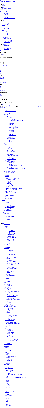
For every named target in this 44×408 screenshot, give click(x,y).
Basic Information (9, 142)
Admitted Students (4, 283)
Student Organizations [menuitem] (7, 32)
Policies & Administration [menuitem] (7, 48)
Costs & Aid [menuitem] (3, 25)
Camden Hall (7, 381)
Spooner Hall (11, 230)
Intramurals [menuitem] (5, 36)
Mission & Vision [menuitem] (6, 45)
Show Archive (7, 186)
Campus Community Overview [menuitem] (8, 38)
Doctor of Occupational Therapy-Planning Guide (14, 180)
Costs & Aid (3, 212)
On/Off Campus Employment (11, 335)
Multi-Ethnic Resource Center (10, 391)
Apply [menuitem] (5, 21)
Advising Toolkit (11, 118)
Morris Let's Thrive (9, 249)
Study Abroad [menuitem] (6, 34)
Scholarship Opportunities (9, 246)
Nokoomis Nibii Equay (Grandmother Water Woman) (14, 374)
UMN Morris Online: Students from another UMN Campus (14, 188)
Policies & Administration (7, 376)
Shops (6, 399)
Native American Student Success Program (11, 315)
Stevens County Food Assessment (11, 296)
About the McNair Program (11, 150)
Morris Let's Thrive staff (10, 271)
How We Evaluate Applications (10, 211)
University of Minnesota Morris (4, 11)
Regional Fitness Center (9, 395)
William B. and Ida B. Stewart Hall (10, 405)
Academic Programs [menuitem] (6, 13)
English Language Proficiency (10, 207)
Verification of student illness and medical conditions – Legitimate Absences (16, 377)
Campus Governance (6, 364)
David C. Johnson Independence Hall (14, 228)
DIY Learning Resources (10, 130)
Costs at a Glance (6, 214)
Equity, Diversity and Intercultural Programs (10, 306)
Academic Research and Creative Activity (9, 171)
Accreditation (7, 347)
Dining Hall (7, 384)
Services (10, 251)
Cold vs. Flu (10, 265)
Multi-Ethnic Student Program (8, 344)
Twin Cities (1, 97)
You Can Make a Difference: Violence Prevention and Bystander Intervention (17, 276)
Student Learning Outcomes (9, 348)
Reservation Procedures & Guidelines (12, 139)
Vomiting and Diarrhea (12, 266)
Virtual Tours (7, 367)
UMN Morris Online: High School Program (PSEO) (13, 187)
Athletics (1, 89)
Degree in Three (6, 114)
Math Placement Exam (7, 287)
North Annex (7, 392)
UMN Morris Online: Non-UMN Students (11, 189)
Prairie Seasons (9, 371)
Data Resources (9, 361)
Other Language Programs (10, 158)
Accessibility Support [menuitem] (7, 43)
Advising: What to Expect (12, 123)
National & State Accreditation (11, 154)
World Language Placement (14, 122)
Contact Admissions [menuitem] (6, 24)
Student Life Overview (7, 224)
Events (1, 88)
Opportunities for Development (11, 309)
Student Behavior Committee (11, 275)
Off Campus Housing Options (11, 239)
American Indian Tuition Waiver (10, 216)
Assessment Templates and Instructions (11, 111)
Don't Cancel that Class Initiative (11, 131)
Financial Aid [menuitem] (5, 27)
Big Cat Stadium (8, 379)
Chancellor (7, 354)
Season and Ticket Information (10, 172)
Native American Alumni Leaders (10, 319)
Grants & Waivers (8, 215)
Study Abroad (6, 244)
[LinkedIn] (22, 73)
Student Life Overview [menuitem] (7, 31)
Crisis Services (9, 255)
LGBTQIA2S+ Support (7, 343)
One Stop (3, 7)
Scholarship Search (8, 220)
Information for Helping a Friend (11, 257)
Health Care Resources (10, 264)
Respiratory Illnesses (10, 262)
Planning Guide (9, 182)
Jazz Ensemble (7, 176)
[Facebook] (22, 70)
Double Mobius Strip (10, 373)
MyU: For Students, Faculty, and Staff (7, 8)
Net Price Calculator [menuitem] (6, 28)
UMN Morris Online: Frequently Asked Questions (12, 191)
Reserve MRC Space (10, 313)
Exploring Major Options (12, 124)
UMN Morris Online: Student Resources (11, 192)
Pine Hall (10, 229)
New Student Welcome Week (8, 285)
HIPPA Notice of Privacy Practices (12, 267)
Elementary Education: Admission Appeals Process (12, 178)
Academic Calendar (3, 90)
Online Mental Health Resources (13, 252)
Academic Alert (9, 116)
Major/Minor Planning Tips (14, 119)
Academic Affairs (8, 357)
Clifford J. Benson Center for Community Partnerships (13, 291)
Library (1, 87)
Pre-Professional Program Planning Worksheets (17, 120)
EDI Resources (8, 312)
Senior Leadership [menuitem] (6, 46)
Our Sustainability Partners (9, 303)
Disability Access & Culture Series (12, 310)
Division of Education (8, 153)
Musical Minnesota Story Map (11, 298)
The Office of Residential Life (11, 240)
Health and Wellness (6, 248)
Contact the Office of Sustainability (10, 305)
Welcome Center (8, 404)
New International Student (9, 328)
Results (6, 199)
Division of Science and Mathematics (11, 160)
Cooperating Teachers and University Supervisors (12, 177)
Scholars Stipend (8, 219)
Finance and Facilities (8, 362)
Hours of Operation (8, 375)
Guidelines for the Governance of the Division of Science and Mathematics (19, 163)
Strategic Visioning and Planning (11, 355)
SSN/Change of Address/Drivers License (12, 339)
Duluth (3, 3)
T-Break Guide (8, 278)
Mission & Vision (6, 346)
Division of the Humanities (9, 156)
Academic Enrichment (7, 144)
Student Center (8, 402)
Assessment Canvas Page (9, 112)
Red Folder (10, 253)
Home (3, 54)
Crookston (1, 94)
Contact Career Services (12, 136)
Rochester (3, 5)
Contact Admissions (3, 67)
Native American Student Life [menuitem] (8, 40)
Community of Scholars (9, 218)
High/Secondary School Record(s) (10, 206)
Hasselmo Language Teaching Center (11, 137)
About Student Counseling (12, 254)
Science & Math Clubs (12, 164)
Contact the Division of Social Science (12, 170)
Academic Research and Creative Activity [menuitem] (9, 18)
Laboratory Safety (11, 162)
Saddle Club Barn (8, 396)
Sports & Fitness (8, 258)
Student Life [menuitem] (3, 30)
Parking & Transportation (3, 77)
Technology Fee (8, 281)
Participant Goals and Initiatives (13, 295)
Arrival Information (10, 330)
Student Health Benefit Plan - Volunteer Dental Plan (14, 263)
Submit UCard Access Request (11, 237)
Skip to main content (3, 0)
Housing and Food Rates (10, 234)
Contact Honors (9, 148)
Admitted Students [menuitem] (6, 23)
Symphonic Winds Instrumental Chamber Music (12, 174)
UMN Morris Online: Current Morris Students (12, 190)
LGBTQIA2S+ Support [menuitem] (7, 42)
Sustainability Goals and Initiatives (10, 300)
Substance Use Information (11, 273)
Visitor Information (6, 378)
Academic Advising (10, 117)
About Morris (2, 78)
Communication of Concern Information (12, 155)
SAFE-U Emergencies (3, 82)
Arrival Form (9, 329)
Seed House (7, 398)
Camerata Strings (8, 175)
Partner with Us (9, 292)
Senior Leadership (6, 353)
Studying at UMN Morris (10, 332)
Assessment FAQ (8, 113)
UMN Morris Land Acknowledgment (11, 352)
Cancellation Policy (8, 247)
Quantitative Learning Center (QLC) (12, 129)
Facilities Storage (8, 385)
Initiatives (8, 272)
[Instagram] (22, 72)
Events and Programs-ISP (9, 342)
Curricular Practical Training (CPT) (12, 334)
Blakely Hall (10, 232)
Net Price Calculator (6, 217)
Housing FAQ (9, 238)
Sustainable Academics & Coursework (12, 301)
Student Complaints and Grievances (12, 268)
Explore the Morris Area (9, 369)
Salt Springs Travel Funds (9, 321)
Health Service (9, 259)
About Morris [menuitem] (4, 44)
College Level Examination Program (9, 201)
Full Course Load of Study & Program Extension (14, 338)
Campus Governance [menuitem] (6, 47)
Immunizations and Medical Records (12, 261)
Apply (3, 203)
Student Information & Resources (13, 126)
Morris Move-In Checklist (12, 242)
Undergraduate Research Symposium (12, 184)
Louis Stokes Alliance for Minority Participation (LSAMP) (15, 165)
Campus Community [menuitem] (5, 37)
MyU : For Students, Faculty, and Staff (7, 105)
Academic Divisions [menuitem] (6, 17)
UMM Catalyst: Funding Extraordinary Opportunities (13, 323)
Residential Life (8, 227)
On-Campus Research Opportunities (10, 179)
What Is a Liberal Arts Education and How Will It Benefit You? (14, 145)
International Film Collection (11, 138)
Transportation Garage (9, 403)
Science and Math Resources (11, 161)
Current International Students (10, 333)
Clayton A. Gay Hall (12, 231)
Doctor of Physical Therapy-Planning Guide (13, 181)
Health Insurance (9, 260)
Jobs (1, 86)
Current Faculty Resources (10, 157)
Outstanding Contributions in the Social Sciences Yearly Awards (17, 168)
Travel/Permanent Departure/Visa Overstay (13, 340)
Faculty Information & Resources (13, 127)
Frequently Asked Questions (11, 141)
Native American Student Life (11, 308)
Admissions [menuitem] (3, 20)
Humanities (7, 388)
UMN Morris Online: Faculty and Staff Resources (12, 194)
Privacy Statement (36, 106)
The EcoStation (9, 302)
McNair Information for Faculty (11, 151)
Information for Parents (10, 256)
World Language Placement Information (11, 289)
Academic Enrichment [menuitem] (7, 16)
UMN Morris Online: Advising (11, 193)
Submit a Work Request (10, 236)
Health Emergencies (10, 325)
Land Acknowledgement (3, 79)
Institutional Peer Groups (10, 360)
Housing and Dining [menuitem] (6, 33)
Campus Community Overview (8, 290)
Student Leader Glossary (9, 280)
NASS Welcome (9, 316)
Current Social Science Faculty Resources (13, 167)
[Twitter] (22, 71)
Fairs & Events (11, 134)
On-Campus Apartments (12, 233)
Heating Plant (7, 386)
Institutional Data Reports (10, 359)
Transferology (12, 121)
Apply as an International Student (8, 205)
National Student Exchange (9, 152)
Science (7, 397)
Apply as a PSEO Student (7, 209)
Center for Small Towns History (11, 297)
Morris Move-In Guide (10, 241)
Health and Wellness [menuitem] (6, 35)
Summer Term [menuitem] (6, 19)
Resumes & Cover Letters (12, 133)
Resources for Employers (12, 135)
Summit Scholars (9, 311)
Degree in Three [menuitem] (6, 14)
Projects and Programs (10, 294)
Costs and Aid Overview (7, 213)
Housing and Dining (6, 226)
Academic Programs (6, 109)
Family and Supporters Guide (8, 284)
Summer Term (6, 196)
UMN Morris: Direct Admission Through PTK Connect (13, 204)
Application (8, 146)
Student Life (3, 223)
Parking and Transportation (9, 368)
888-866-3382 (5, 65)
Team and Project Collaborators (10, 198)
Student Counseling (10, 250)
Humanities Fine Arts (8, 387)
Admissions (3, 200)
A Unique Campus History (9, 350)
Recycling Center (8, 394)
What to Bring (11, 243)
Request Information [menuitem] (6, 22)
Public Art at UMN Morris (9, 370)
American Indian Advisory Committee (11, 322)
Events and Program (10, 337)
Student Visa (9, 331)
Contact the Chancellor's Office (11, 356)
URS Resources (11, 185)
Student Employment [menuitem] (6, 29)
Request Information (6, 222)
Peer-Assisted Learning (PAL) (11, 128)
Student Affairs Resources (9, 324)
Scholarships (4, 55)
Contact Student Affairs (9, 327)
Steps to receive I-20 (8, 208)
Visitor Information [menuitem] (6, 49)
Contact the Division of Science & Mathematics (13, 166)
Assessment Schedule (8, 110)
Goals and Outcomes (8, 318)
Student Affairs (8, 363)
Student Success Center (9, 115)
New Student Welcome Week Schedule (11, 286)
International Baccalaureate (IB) (8, 202)
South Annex (7, 400)
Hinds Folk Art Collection (10, 169)
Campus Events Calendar (7, 225)
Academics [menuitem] (3, 12)
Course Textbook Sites (10, 140)
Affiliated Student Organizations (11, 307)
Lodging (5, 366)
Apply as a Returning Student (8, 210)
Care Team (7, 326)
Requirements (9, 147)
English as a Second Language (11, 159)
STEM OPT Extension (10, 336)
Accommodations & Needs (11, 235)
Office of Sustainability (9, 304)
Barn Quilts (8, 372)
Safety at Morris (8, 274)
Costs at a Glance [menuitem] (6, 26)
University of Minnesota (8, 106)
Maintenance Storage (8, 390)
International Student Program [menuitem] (8, 41)
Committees (7, 277)
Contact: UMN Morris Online (10, 195)
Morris (3, 4)
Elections (7, 279)
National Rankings (8, 351)
